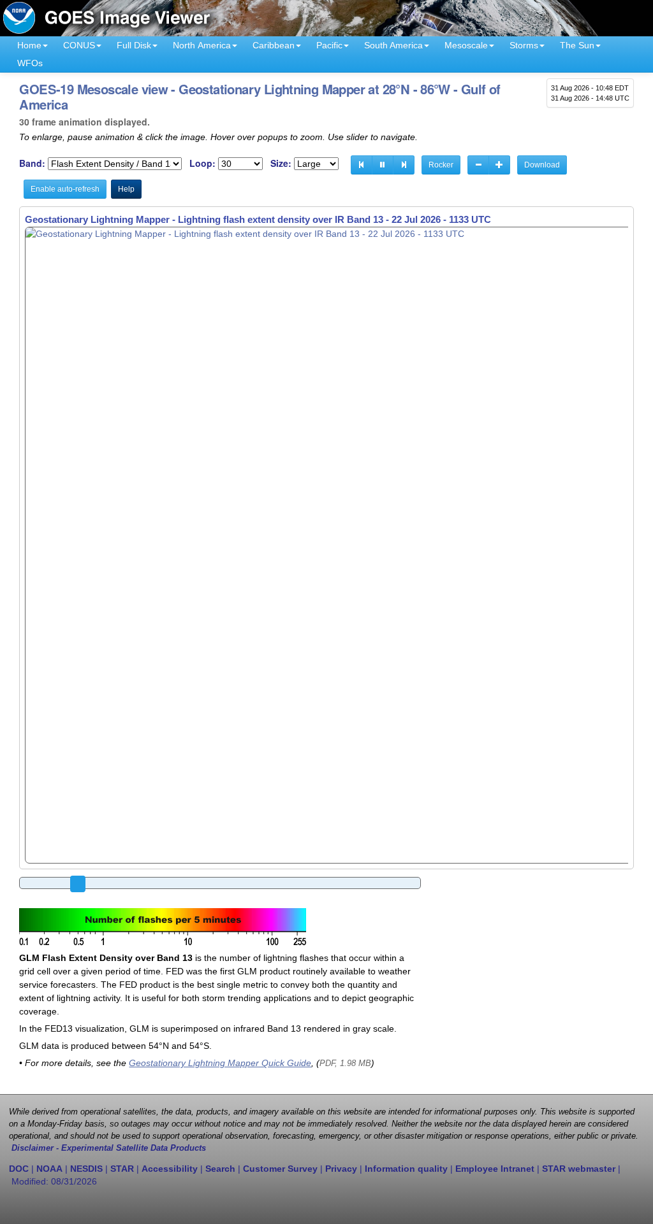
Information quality (406, 1169)
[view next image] (404, 164)
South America (393, 45)
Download (542, 164)
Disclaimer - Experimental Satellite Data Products (108, 1148)
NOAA (49, 1169)
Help (126, 189)
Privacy (341, 1169)
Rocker (441, 164)
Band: (32, 163)
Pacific (329, 45)
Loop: (202, 163)
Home (29, 45)
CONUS (79, 45)
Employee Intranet (494, 1169)
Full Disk (134, 45)
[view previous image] (361, 164)
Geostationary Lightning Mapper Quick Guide (220, 1063)
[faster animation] (499, 164)
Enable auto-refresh (65, 189)
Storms (524, 45)
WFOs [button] (30, 63)
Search (220, 1169)
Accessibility (170, 1169)
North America (202, 45)
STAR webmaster (578, 1169)
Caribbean (274, 45)
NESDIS (86, 1169)
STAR (122, 1169)
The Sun (577, 45)
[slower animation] (478, 164)
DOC (19, 1169)
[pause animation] (382, 164)
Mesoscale (466, 45)
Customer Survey (280, 1169)
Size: (280, 163)
